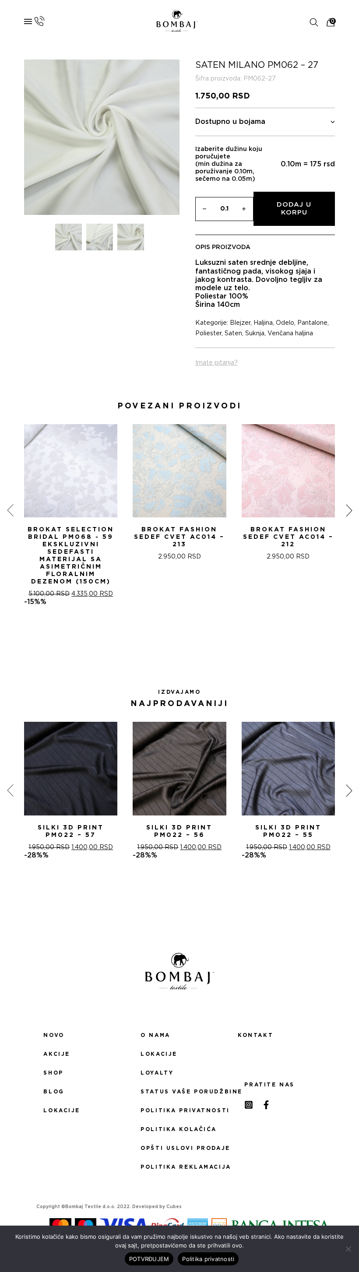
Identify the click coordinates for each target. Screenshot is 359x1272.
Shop (53, 1072)
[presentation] (10, 510)
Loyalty (157, 1072)
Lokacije (61, 1110)
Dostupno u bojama (230, 121)
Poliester (208, 333)
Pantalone (312, 323)
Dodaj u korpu (294, 208)
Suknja (254, 333)
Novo (53, 1035)
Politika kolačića (179, 1129)
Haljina (263, 323)
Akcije (56, 1054)
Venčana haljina (290, 333)
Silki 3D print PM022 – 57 (71, 831)
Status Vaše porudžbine (179, 1091)
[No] (348, 1248)
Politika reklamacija (179, 1167)
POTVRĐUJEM (149, 1258)
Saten (233, 333)
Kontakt (255, 1035)
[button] (169, 637)
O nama (155, 1035)
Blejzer (240, 323)
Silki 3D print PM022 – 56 (179, 831)
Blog (53, 1091)
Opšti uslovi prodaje (179, 1148)
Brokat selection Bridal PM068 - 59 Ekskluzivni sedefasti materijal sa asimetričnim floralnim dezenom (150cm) (71, 556)
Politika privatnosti (179, 1110)
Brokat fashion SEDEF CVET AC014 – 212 (288, 537)
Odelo (285, 323)
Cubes (174, 1207)
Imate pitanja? (216, 363)
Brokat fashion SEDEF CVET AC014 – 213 (179, 537)
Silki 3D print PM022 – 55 (288, 831)
